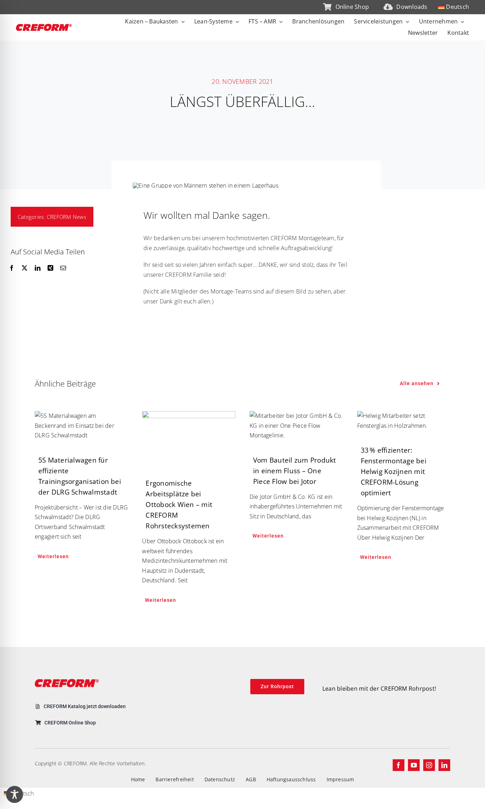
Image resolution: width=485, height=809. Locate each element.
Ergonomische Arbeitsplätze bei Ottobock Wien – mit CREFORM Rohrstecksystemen (179, 504)
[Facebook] (11, 268)
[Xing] (50, 268)
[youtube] (414, 765)
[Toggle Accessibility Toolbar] (14, 794)
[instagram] (429, 765)
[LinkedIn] (37, 268)
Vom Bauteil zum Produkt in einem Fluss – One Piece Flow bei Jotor (294, 470)
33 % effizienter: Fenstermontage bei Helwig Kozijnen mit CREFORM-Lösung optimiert (393, 471)
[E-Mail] (63, 268)
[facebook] (398, 765)
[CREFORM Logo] (44, 27)
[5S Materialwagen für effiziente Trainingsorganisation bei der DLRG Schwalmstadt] (81, 426)
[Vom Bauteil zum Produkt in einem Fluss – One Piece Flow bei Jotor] (296, 426)
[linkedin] (444, 765)
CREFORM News (66, 216)
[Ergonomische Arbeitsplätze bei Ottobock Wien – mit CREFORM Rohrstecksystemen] (188, 437)
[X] (24, 268)
